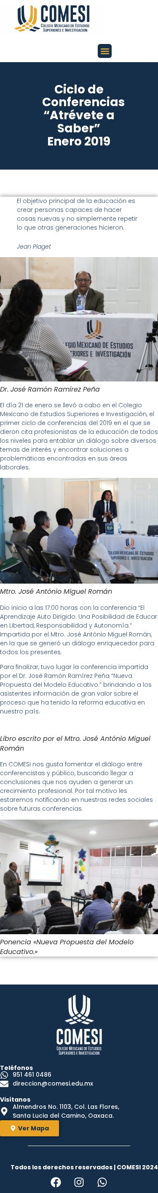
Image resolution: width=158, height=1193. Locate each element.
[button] (105, 51)
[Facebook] (56, 1182)
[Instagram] (79, 1182)
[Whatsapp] (102, 1182)
